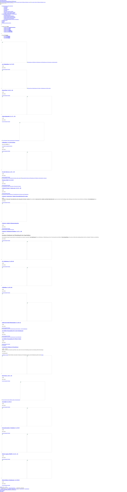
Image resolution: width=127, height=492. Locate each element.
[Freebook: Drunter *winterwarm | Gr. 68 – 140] (64, 186)
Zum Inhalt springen (3, 0)
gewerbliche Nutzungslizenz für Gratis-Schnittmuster (12, 330)
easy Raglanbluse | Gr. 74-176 (8, 64)
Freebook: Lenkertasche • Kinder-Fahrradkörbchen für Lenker (15, 196)
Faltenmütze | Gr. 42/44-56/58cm (8, 142)
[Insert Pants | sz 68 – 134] (64, 364)
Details (9, 69)
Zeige (7, 36)
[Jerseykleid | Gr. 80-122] (64, 390)
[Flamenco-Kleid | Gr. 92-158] (64, 178)
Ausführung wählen (5, 354)
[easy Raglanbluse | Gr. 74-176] (64, 52)
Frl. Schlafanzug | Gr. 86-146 (8, 261)
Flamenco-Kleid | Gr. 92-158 (7, 180)
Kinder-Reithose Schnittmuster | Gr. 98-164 (10, 480)
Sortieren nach (9, 27)
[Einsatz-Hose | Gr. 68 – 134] (64, 79)
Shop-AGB (14, 488)
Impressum (5, 488)
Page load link (2, 490)
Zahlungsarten (22, 488)
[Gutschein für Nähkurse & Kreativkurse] (64, 345)
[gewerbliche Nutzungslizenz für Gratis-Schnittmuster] (64, 328)
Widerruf (17, 488)
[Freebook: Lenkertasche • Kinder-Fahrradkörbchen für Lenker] (64, 194)
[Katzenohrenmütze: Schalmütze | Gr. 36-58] (64, 417)
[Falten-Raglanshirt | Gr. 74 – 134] (64, 105)
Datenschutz (10, 488)
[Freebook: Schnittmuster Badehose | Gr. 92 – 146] (64, 229)
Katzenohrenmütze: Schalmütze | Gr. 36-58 (10, 427)
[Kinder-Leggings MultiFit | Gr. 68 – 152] (64, 443)
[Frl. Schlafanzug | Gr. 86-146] (64, 250)
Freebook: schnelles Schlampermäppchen (10, 223)
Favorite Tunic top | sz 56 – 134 (8, 171)
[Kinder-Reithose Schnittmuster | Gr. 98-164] (64, 469)
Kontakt (2, 488)
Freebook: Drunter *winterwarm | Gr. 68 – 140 (11, 188)
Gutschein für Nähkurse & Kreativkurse (10, 347)
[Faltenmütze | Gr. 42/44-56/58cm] (64, 131)
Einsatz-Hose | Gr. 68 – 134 (7, 90)
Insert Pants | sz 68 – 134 (7, 375)
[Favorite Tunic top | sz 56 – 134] (64, 161)
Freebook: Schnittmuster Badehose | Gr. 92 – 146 (12, 231)
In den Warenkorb (5, 69)
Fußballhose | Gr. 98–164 (7, 287)
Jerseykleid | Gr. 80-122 (7, 401)
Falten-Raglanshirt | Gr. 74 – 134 (8, 116)
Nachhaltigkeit (27, 488)
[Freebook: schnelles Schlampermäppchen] (64, 212)
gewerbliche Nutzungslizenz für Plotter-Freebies (11, 338)
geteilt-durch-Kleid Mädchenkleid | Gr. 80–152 (11, 322)
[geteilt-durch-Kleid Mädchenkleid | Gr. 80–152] (64, 307)
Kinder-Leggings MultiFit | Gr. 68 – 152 (10, 453)
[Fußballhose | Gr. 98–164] (64, 276)
